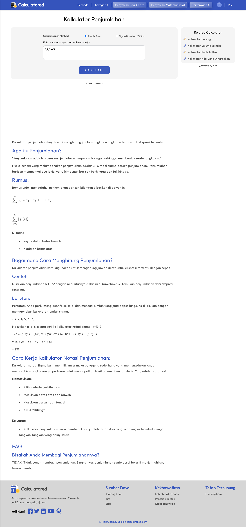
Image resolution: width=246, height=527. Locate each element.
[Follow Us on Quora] (58, 511)
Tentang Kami (114, 494)
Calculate (94, 70)
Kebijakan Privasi (165, 503)
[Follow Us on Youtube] (43, 511)
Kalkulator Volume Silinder (205, 45)
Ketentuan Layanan (167, 494)
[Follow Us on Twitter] (36, 511)
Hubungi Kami (213, 494)
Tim (108, 498)
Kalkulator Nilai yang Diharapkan (209, 58)
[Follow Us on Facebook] (30, 511)
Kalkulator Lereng (199, 39)
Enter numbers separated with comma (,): (66, 42)
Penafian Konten (165, 498)
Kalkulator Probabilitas (202, 52)
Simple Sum (94, 36)
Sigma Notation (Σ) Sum (132, 36)
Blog (108, 503)
